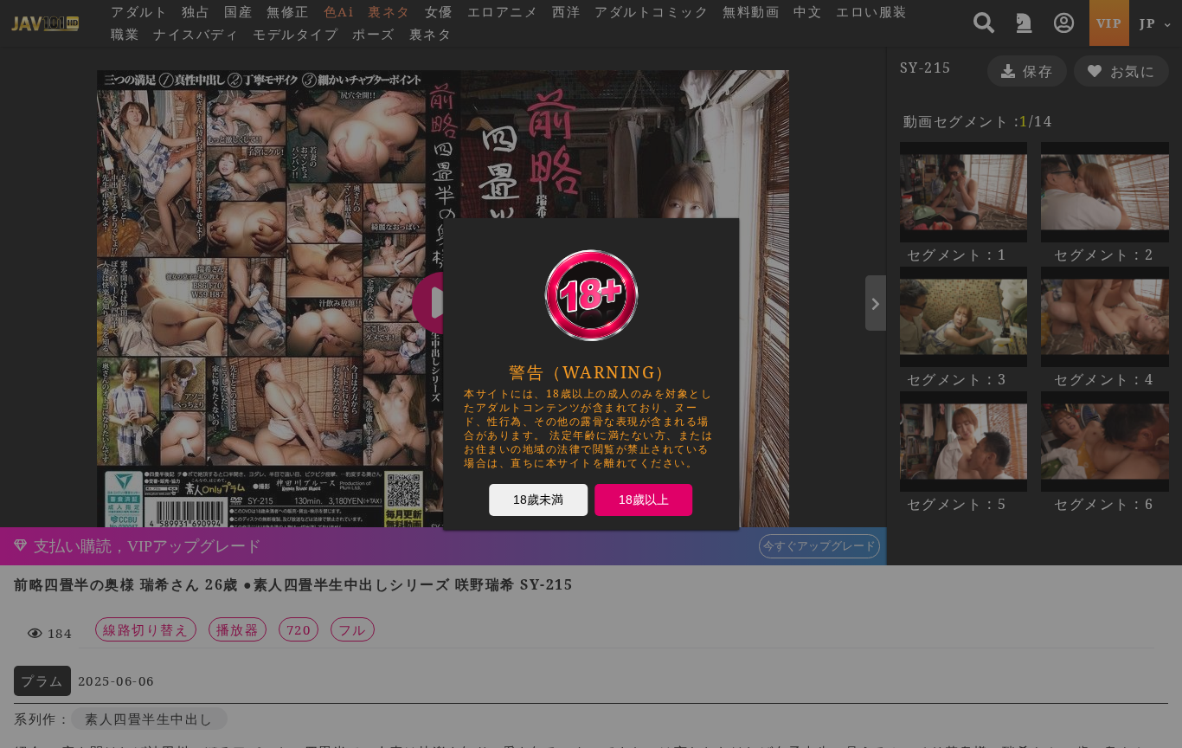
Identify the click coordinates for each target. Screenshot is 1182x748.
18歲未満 (538, 499)
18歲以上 (644, 499)
